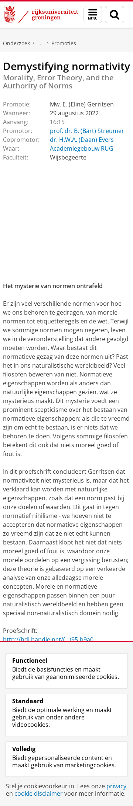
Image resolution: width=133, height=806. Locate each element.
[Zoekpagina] (114, 14)
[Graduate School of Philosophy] (40, 43)
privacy (116, 786)
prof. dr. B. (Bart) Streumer (87, 130)
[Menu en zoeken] (92, 14)
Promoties (63, 43)
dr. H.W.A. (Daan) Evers (82, 139)
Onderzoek (16, 43)
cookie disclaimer (38, 793)
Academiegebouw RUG (81, 148)
